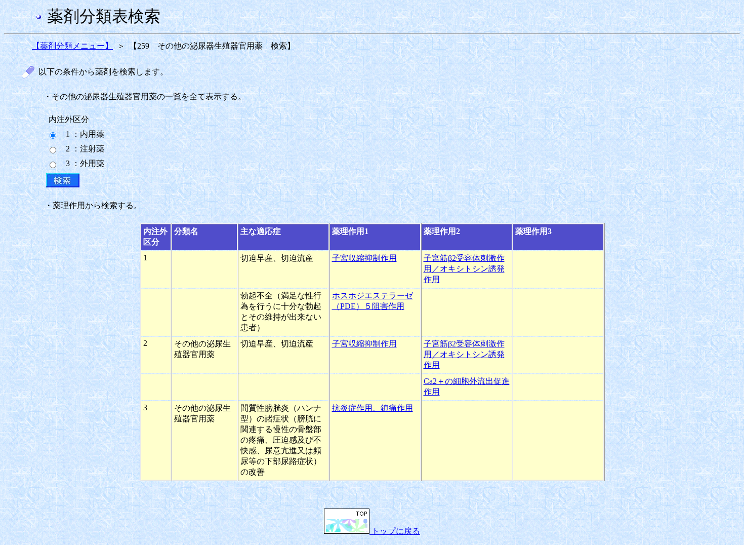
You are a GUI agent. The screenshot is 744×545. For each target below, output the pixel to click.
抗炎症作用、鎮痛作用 (372, 408)
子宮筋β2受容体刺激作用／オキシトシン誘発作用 (464, 269)
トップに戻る (394, 531)
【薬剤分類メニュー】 (72, 46)
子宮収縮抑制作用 (364, 258)
